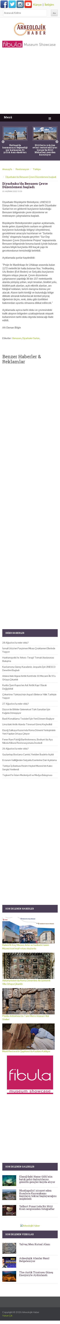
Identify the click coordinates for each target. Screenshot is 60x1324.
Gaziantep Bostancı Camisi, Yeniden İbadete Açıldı (28, 754)
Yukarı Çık (7, 1315)
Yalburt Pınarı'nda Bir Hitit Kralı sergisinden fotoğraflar (36, 1208)
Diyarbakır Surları (31, 338)
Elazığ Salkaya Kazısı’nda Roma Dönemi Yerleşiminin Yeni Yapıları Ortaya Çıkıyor (29, 732)
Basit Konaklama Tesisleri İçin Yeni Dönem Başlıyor (28, 718)
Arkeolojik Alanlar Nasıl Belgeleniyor (34, 1260)
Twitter (12, 4)
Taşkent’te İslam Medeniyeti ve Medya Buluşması (27, 775)
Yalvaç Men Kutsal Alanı (34, 1244)
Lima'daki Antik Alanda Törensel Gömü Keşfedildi (27, 724)
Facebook (4, 4)
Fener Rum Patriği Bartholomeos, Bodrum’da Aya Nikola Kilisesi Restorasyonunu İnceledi (27, 741)
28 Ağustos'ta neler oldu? (15, 642)
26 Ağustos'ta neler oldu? (15, 748)
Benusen (16, 338)
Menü (8, 117)
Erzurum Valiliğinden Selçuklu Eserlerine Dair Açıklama (29, 760)
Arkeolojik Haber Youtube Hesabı (28, 4)
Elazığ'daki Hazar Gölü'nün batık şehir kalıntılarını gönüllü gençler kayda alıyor (37, 1179)
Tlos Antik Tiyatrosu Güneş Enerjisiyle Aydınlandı (36, 1274)
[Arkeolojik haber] (30, 28)
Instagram (20, 4)
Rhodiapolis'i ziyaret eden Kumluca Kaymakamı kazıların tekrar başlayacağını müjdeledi (38, 1194)
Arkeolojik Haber (30, 1312)
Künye (37, 5)
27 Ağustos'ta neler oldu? (15, 703)
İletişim (49, 5)
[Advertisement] (30, 82)
